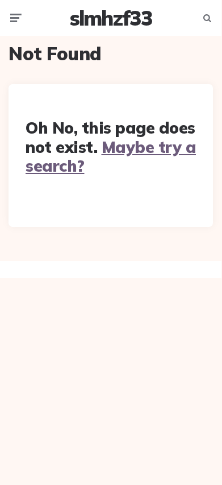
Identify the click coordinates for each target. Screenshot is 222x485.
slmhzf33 (111, 18)
